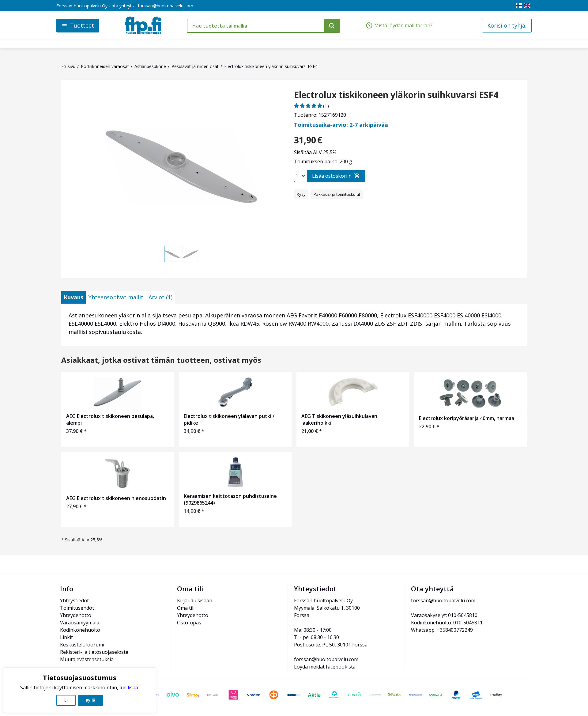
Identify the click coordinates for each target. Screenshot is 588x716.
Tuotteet (82, 25)
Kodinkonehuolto (80, 630)
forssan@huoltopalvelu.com (165, 6)
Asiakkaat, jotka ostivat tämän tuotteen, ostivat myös (161, 360)
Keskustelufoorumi (82, 644)
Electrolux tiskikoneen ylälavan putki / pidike (229, 419)
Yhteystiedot (74, 600)
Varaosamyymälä (79, 622)
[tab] (73, 297)
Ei (66, 700)
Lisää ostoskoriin (332, 175)
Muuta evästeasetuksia (87, 659)
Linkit (66, 637)
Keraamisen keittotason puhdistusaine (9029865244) (230, 499)
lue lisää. (129, 687)
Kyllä (90, 700)
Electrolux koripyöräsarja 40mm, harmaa (466, 418)
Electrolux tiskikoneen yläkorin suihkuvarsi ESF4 (396, 95)
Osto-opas (189, 622)
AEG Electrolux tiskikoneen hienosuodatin (116, 498)
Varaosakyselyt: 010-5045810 (444, 615)
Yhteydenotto (75, 615)
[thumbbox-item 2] (190, 254)
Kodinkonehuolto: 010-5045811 (447, 622)
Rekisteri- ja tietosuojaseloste (94, 652)
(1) (326, 106)
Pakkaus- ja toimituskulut (337, 194)
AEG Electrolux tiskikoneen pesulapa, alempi (110, 419)
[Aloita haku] (332, 26)
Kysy (301, 194)
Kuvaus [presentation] (73, 297)
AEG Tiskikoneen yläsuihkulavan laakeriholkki (339, 419)
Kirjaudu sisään (194, 600)
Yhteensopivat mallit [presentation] (116, 297)
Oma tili (185, 607)
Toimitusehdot (77, 607)
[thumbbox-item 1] (172, 254)
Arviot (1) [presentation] (160, 297)
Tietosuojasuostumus (79, 677)
